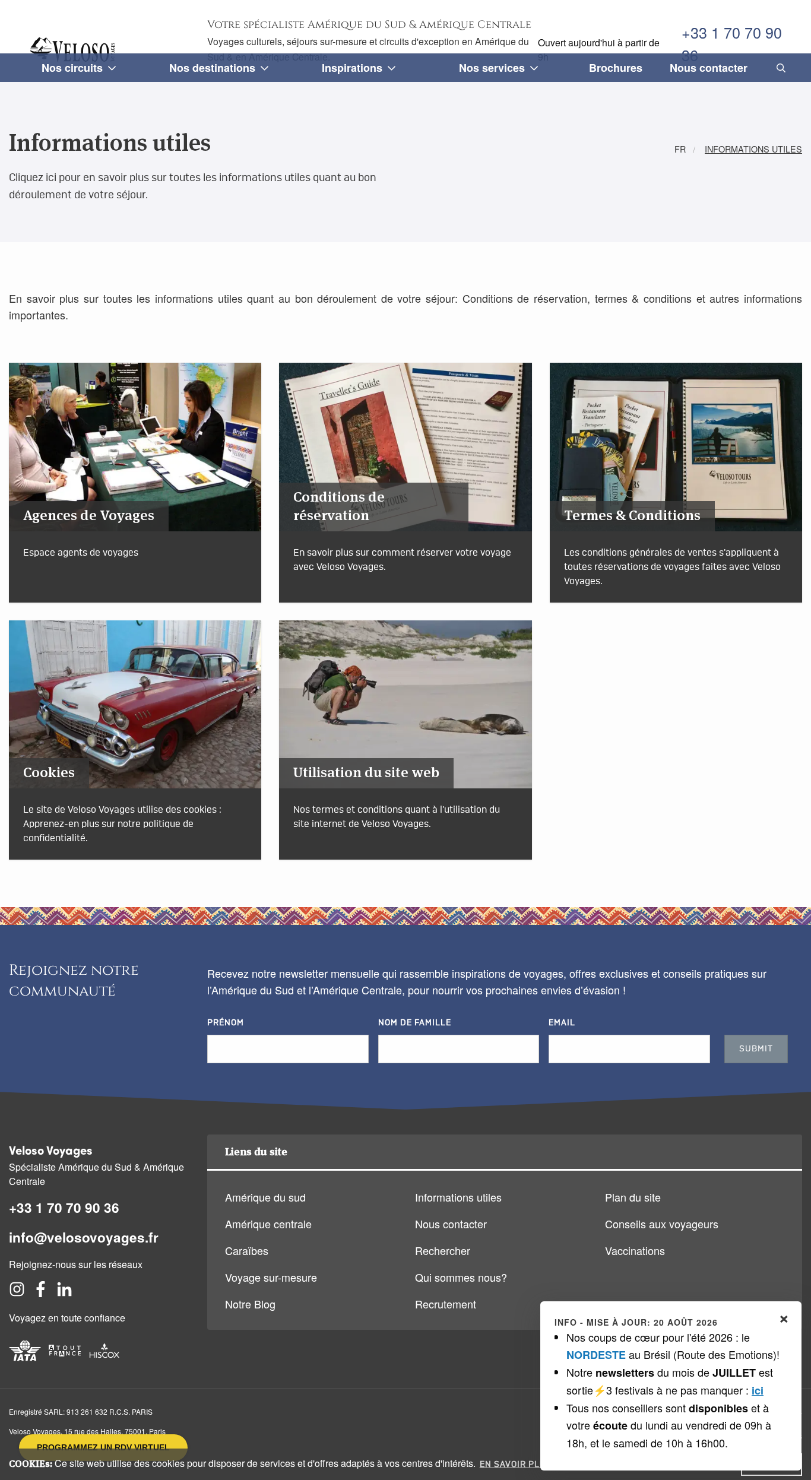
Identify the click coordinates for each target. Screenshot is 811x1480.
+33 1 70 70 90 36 (732, 43)
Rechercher (442, 1250)
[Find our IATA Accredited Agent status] (25, 1362)
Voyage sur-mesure (271, 1277)
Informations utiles (458, 1197)
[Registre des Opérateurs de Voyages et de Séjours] (65, 1362)
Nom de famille (414, 1023)
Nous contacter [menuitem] (708, 67)
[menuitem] (778, 67)
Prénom (225, 1023)
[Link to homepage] (74, 50)
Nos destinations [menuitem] (212, 67)
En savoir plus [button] (516, 1464)
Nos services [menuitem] (492, 67)
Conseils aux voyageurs (661, 1223)
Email (562, 1023)
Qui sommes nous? (461, 1277)
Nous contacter (451, 1223)
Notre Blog (250, 1303)
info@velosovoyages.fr (84, 1237)
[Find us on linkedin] (64, 1292)
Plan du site (633, 1197)
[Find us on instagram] (17, 1292)
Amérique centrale (268, 1223)
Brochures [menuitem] (615, 67)
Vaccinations (635, 1250)
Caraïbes (246, 1250)
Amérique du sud (265, 1197)
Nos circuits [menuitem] (72, 67)
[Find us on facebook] (41, 1292)
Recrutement (445, 1303)
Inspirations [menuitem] (352, 67)
